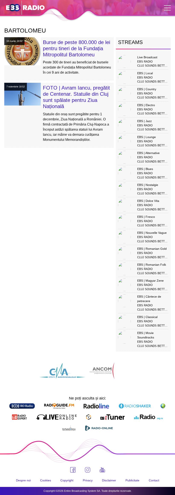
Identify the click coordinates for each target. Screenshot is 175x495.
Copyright (66, 480)
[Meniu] (167, 7)
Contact (154, 480)
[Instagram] (87, 469)
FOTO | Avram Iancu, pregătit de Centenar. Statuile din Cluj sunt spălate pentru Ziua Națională (76, 97)
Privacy (88, 480)
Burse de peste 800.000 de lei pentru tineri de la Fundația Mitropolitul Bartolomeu (76, 48)
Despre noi (23, 480)
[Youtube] (102, 469)
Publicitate (132, 480)
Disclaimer (109, 480)
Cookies (45, 480)
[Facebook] (73, 469)
